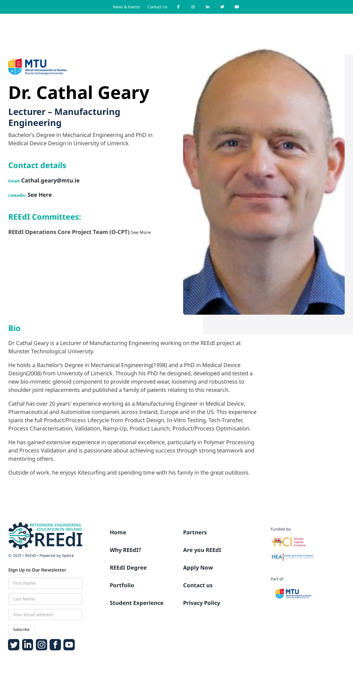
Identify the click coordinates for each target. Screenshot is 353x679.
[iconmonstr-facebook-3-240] (55, 641)
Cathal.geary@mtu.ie (50, 180)
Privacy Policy (201, 603)
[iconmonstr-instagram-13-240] (41, 641)
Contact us (198, 585)
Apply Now (198, 567)
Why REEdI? (125, 550)
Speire (68, 555)
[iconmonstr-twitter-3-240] (13, 641)
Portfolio (122, 585)
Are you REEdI (202, 550)
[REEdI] (23, 23)
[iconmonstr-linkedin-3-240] (27, 641)
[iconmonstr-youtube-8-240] (69, 641)
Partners (195, 532)
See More (141, 232)
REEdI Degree (128, 567)
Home (118, 532)
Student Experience (137, 603)
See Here (39, 194)
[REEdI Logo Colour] (45, 525)
